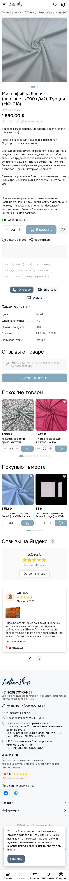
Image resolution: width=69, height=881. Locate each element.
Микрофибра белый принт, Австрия (14, 440)
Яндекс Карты (16, 647)
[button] (33, 87)
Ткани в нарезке (12, 276)
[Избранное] (62, 229)
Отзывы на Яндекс (24, 541)
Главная (6, 12)
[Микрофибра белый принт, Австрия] (18, 415)
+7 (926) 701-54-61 (17, 692)
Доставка (50, 289)
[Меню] (4, 4)
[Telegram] (16, 793)
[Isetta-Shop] (16, 4)
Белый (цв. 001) (23, 264)
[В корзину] (27, 449)
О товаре (25, 289)
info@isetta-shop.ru (18, 713)
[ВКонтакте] (6, 793)
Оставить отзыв (34, 378)
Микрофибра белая (36, 276)
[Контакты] (63, 4)
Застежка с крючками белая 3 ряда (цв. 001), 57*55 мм (50, 514)
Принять (16, 859)
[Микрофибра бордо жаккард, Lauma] (51, 415)
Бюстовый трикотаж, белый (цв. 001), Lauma (16, 514)
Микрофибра (45, 12)
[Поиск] (55, 4)
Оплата (37, 297)
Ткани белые (43, 270)
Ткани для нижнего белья (17, 270)
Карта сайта (46, 825)
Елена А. (22, 592)
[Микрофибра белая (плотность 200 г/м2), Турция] (34, 50)
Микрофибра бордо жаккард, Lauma (48, 440)
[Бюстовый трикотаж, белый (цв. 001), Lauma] (18, 489)
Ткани (30, 12)
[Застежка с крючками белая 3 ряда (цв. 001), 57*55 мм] (51, 489)
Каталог (19, 12)
